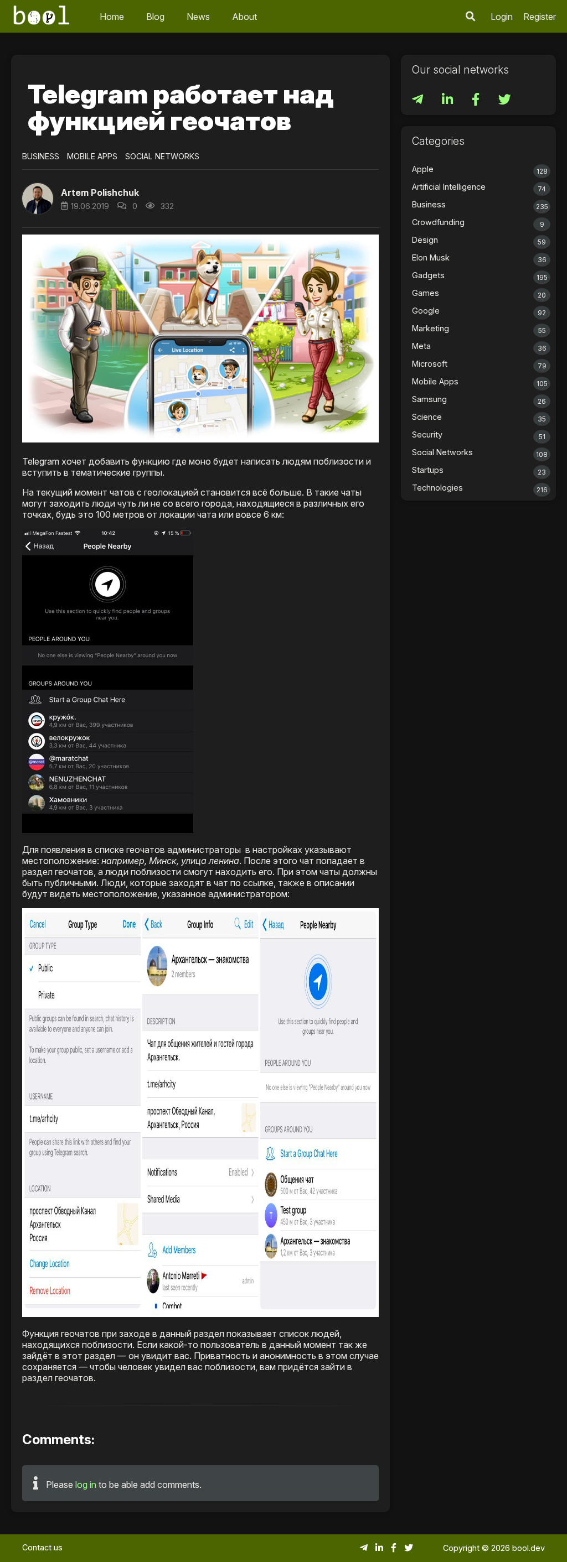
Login (502, 16)
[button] (470, 16)
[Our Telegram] (418, 101)
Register (539, 16)
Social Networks (162, 156)
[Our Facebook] (477, 101)
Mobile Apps (92, 156)
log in (85, 1484)
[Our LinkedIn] (448, 101)
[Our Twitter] (504, 101)
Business (40, 156)
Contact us (42, 1547)
